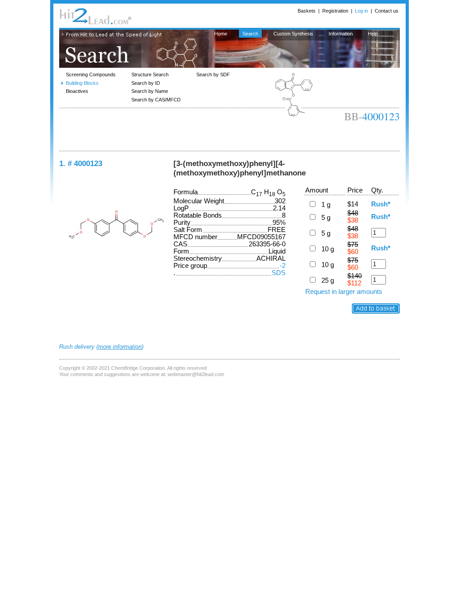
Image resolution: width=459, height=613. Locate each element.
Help (373, 33)
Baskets (307, 10)
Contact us (386, 10)
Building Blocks (82, 83)
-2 (283, 265)
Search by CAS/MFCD (156, 99)
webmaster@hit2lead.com (196, 374)
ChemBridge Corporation (138, 368)
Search (250, 33)
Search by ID (145, 83)
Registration (335, 10)
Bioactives (77, 91)
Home (220, 33)
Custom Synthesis (293, 33)
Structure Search (150, 74)
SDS (279, 272)
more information (120, 346)
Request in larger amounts (343, 291)
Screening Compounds (91, 74)
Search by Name (149, 91)
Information (341, 33)
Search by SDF (213, 74)
